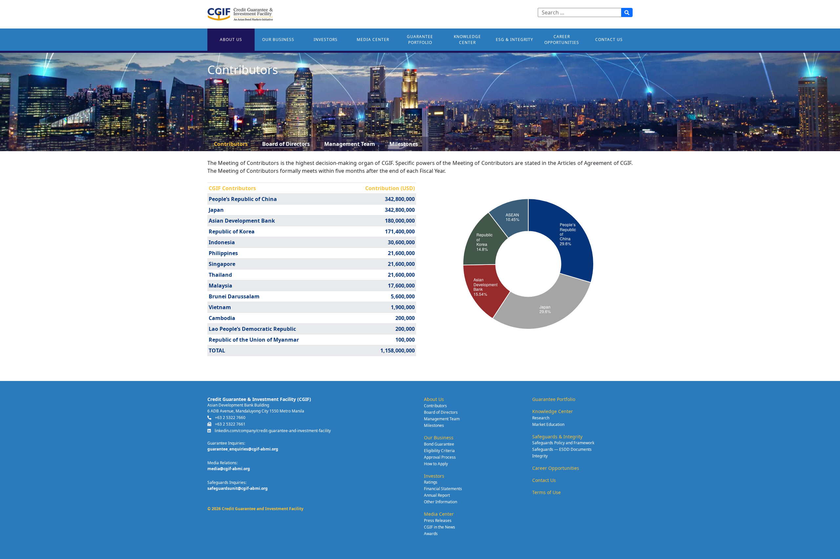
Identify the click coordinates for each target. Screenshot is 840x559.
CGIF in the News (439, 527)
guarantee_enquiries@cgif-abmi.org (242, 449)
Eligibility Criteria (439, 450)
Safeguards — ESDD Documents (562, 449)
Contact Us (609, 39)
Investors (326, 39)
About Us (231, 39)
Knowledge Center (467, 39)
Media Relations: (222, 463)
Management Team (349, 144)
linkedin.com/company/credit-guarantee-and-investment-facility (272, 430)
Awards (431, 533)
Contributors (231, 144)
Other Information (440, 502)
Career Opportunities (561, 39)
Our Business (278, 39)
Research (540, 418)
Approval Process (440, 457)
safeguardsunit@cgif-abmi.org (237, 488)
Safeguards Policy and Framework (563, 443)
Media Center (373, 39)
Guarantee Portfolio (420, 39)
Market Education (548, 424)
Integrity (540, 456)
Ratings (430, 482)
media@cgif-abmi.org (228, 468)
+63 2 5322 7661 (229, 424)
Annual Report (437, 495)
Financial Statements (443, 488)
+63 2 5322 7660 (229, 417)
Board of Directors (286, 144)
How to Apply (436, 464)
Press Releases (438, 520)
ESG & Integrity (514, 39)
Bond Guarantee (439, 444)
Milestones (403, 144)
